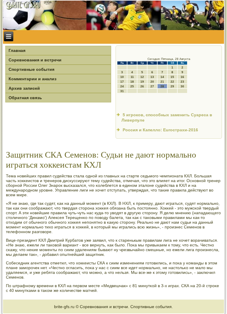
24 (122, 86)
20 (152, 81)
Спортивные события (31, 69)
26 (142, 86)
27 (152, 86)
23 (182, 81)
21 (162, 81)
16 (182, 76)
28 (162, 86)
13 (152, 76)
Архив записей (24, 88)
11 (132, 76)
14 (162, 76)
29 (172, 86)
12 (142, 76)
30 (182, 86)
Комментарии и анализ (32, 78)
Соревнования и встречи (35, 60)
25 (132, 86)
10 (122, 76)
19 (142, 81)
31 (122, 91)
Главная (17, 50)
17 (122, 81)
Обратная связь (25, 97)
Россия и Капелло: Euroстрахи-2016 (160, 129)
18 (132, 81)
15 (172, 76)
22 (172, 81)
